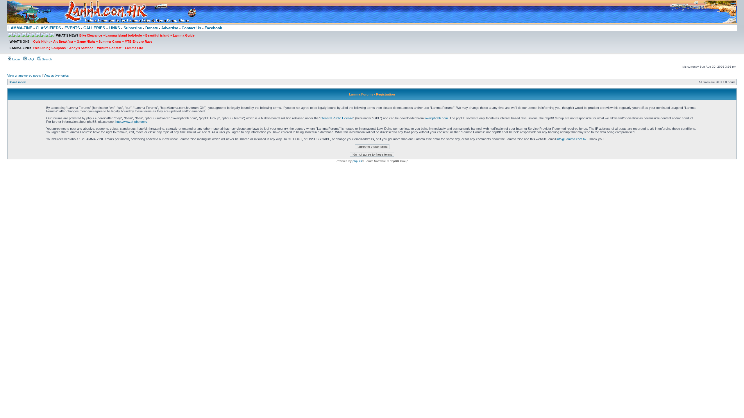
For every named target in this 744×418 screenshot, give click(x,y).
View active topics (56, 75)
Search (46, 59)
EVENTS (72, 28)
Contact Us (191, 28)
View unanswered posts (24, 75)
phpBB (357, 161)
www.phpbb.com (436, 118)
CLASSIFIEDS (48, 28)
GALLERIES (94, 28)
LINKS (114, 28)
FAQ (30, 59)
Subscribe (133, 28)
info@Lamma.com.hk (571, 139)
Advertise (169, 28)
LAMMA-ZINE (20, 28)
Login (15, 59)
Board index (17, 82)
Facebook (213, 28)
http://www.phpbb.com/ (131, 121)
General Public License (337, 118)
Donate (151, 28)
